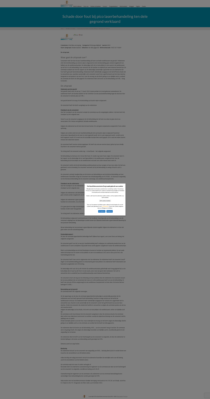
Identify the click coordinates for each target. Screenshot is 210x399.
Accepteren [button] (102, 211)
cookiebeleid (105, 206)
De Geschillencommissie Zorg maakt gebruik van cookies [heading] (105, 186)
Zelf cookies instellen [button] (105, 200)
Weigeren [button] (109, 211)
